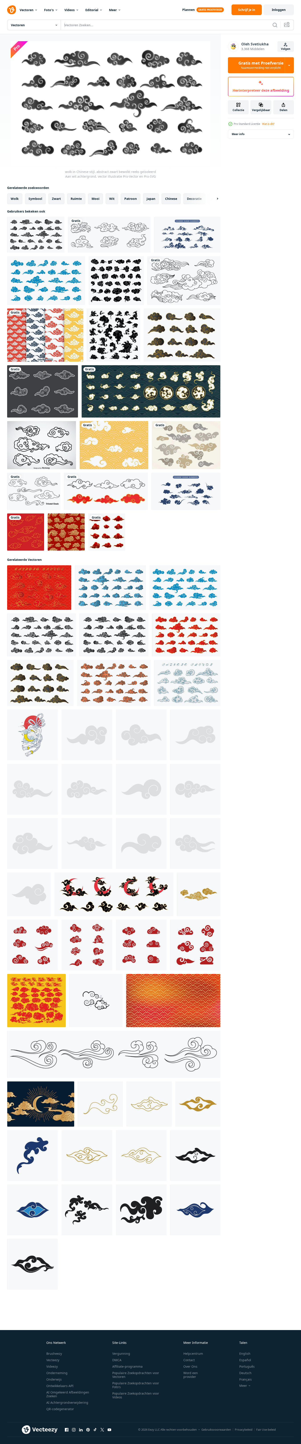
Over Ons (190, 1366)
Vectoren (26, 10)
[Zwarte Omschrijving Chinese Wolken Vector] (41, 445)
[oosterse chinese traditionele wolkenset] (42, 391)
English (244, 1353)
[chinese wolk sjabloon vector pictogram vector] (198, 894)
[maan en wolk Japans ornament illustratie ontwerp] (32, 735)
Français (245, 1379)
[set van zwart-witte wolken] (116, 280)
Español (245, 1360)
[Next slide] (214, 198)
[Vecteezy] (11, 9)
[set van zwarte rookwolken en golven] (113, 335)
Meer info (238, 134)
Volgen (285, 49)
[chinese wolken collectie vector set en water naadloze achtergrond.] (151, 391)
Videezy (52, 1366)
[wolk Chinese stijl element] (86, 735)
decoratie (194, 199)
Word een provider (190, 1375)
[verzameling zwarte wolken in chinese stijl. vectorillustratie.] (183, 280)
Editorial (91, 10)
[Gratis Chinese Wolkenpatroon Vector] (114, 445)
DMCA (116, 1360)
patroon (130, 199)
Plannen (188, 10)
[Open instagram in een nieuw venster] (74, 1430)
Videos (69, 10)
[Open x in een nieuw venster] (102, 1430)
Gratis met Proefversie (261, 65)
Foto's (49, 10)
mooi (95, 199)
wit (112, 199)
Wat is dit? (268, 124)
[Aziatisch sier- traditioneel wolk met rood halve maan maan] (113, 894)
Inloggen (279, 10)
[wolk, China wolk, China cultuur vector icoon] (96, 1000)
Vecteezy (52, 1360)
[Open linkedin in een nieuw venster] (81, 1430)
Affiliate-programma (127, 1366)
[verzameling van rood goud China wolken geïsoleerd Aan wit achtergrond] (106, 532)
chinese (171, 199)
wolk (15, 199)
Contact (189, 1360)
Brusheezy (54, 1353)
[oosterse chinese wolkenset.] (109, 235)
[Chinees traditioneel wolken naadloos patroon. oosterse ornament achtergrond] (66, 532)
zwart (56, 199)
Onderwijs (54, 1379)
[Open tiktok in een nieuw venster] (95, 1430)
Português (247, 1366)
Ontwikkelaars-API (60, 1386)
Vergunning (121, 1353)
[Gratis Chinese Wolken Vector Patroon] (45, 335)
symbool (35, 199)
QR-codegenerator (60, 1409)
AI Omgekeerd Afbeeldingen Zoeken (67, 1394)
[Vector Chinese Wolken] (186, 445)
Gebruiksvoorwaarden (216, 1430)
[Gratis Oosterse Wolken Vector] (33, 491)
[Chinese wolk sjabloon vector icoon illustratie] (100, 1104)
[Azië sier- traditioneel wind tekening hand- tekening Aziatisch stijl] (113, 1054)
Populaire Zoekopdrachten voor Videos (135, 1395)
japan (151, 199)
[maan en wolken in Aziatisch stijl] (40, 1104)
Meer (113, 10)
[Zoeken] (275, 25)
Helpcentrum (193, 1353)
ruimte (76, 199)
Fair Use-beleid (266, 1430)
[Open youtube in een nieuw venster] (109, 1430)
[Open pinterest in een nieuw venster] (88, 1430)
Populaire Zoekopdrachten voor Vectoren (135, 1375)
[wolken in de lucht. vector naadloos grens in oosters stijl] (25, 532)
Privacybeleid (243, 1430)
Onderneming (57, 1373)
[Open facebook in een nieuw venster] (66, 1430)
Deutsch (245, 1373)
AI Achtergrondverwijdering (67, 1402)
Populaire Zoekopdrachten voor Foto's (135, 1385)
